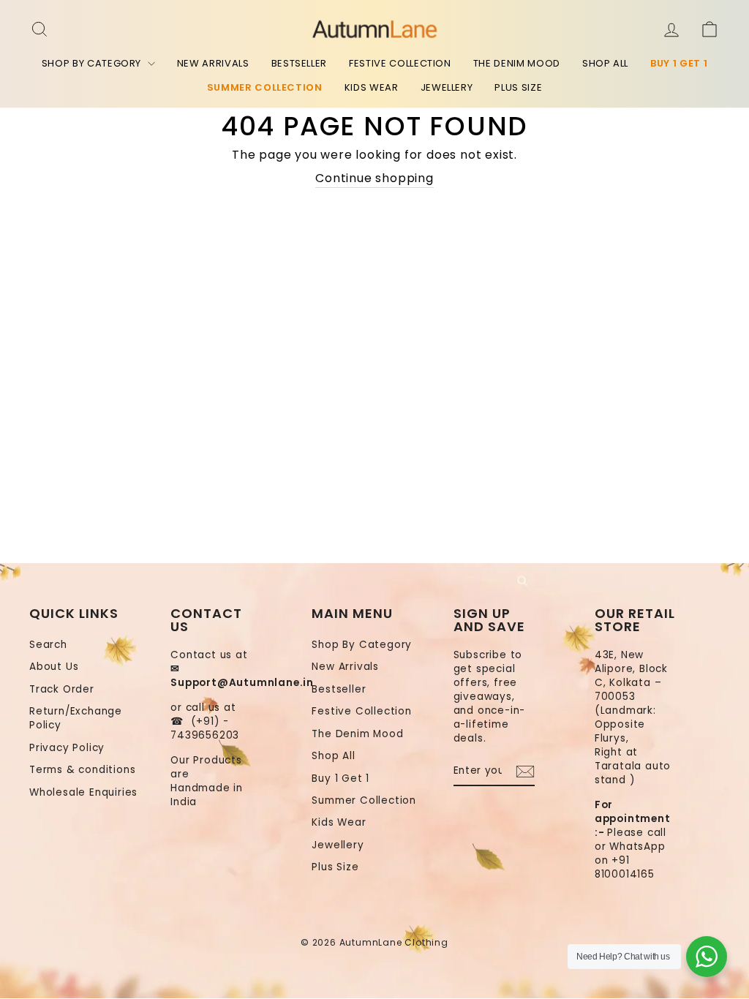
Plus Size (518, 87)
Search (48, 645)
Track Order (61, 689)
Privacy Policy (67, 748)
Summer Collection (265, 87)
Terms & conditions (82, 770)
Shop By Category (93, 63)
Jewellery (447, 87)
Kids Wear (372, 87)
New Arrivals (213, 63)
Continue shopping (374, 178)
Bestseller (299, 63)
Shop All (605, 63)
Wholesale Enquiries (83, 792)
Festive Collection (400, 63)
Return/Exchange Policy (75, 718)
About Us (53, 667)
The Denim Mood (516, 63)
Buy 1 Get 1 (678, 63)
